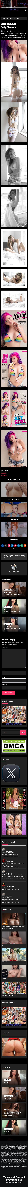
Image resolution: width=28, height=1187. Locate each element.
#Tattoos (14, 37)
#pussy (9, 37)
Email (4, 677)
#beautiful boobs (6, 33)
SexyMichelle (8, 627)
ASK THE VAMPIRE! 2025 (7, 856)
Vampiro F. (9, 851)
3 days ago (16, 866)
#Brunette (3, 35)
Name (4, 670)
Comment (5, 647)
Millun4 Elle (7, 592)
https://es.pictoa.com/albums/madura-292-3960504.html (11, 900)
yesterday (16, 856)
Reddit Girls (8, 1079)
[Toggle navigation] (2, 10)
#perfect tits (4, 37)
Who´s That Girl (11, 23)
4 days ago (16, 889)
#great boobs (15, 35)
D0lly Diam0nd (9, 27)
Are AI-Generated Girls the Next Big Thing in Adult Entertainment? (14, 927)
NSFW (6, 1109)
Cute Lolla (4, 962)
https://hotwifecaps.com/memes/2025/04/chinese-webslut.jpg (13, 864)
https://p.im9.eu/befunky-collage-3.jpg (10, 854)
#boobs (24, 33)
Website (4, 684)
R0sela (6, 1082)
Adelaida (4, 978)
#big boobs (14, 33)
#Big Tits (19, 33)
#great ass (9, 35)
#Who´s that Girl (21, 37)
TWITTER (3, 473)
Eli (2, 945)
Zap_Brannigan (10, 886)
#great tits (22, 35)
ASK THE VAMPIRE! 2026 (9, 995)
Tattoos (3, 23)
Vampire (7, 31)
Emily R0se (7, 609)
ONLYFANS (4, 475)
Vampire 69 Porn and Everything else (14, 1178)
